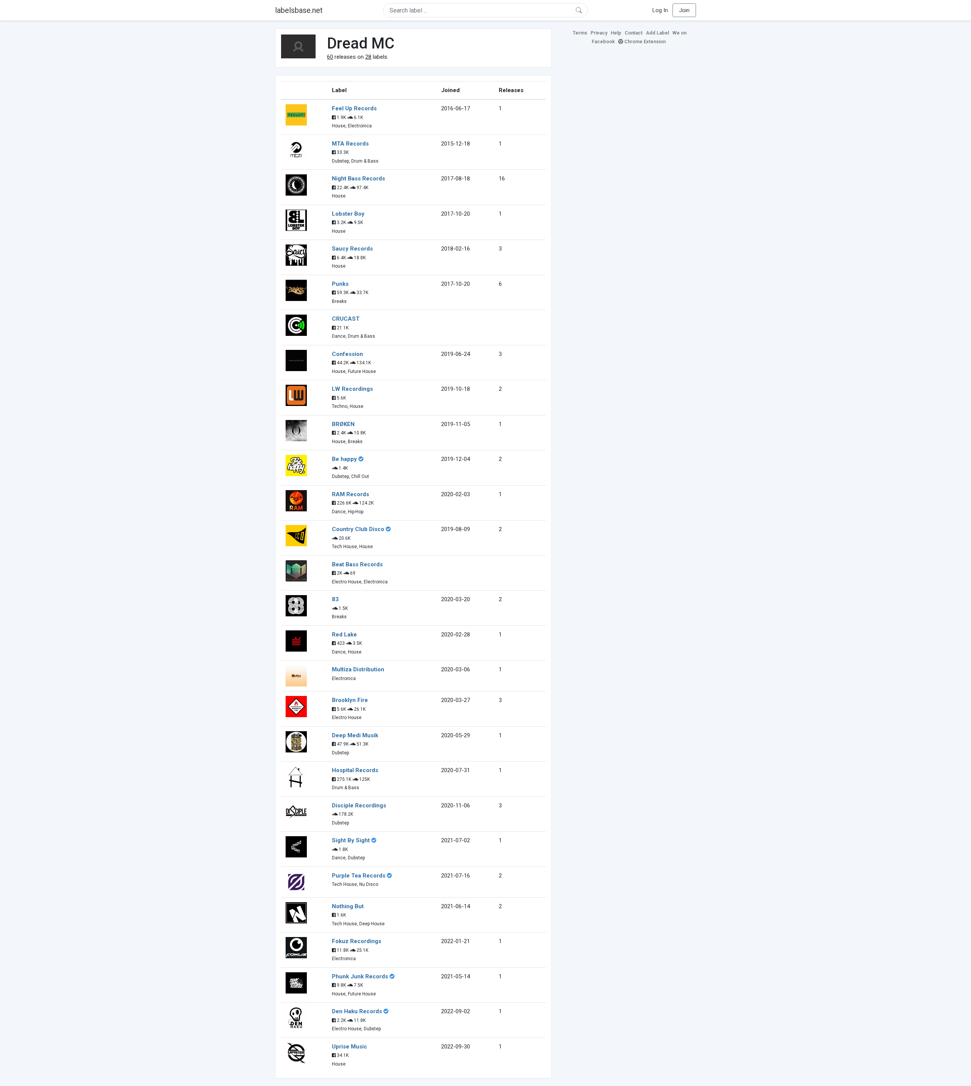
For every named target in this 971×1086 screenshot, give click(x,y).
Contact (634, 33)
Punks (340, 284)
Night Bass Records (358, 178)
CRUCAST (346, 318)
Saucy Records (352, 248)
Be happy (344, 459)
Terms (580, 33)
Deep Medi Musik (355, 735)
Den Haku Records (357, 1011)
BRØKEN (343, 424)
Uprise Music (349, 1046)
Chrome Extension (644, 41)
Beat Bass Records (357, 564)
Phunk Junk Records (360, 976)
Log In (660, 10)
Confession (347, 354)
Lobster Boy (348, 213)
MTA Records (350, 143)
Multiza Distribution (358, 669)
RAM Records (350, 494)
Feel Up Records (354, 108)
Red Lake (344, 634)
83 (335, 599)
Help (616, 33)
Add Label (657, 33)
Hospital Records (355, 770)
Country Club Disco (358, 529)
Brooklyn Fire (350, 700)
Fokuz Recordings (356, 941)
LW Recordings (352, 389)
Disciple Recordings (359, 805)
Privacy (599, 33)
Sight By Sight (351, 840)
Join (684, 10)
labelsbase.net (299, 10)
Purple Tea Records (358, 875)
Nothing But (348, 906)
